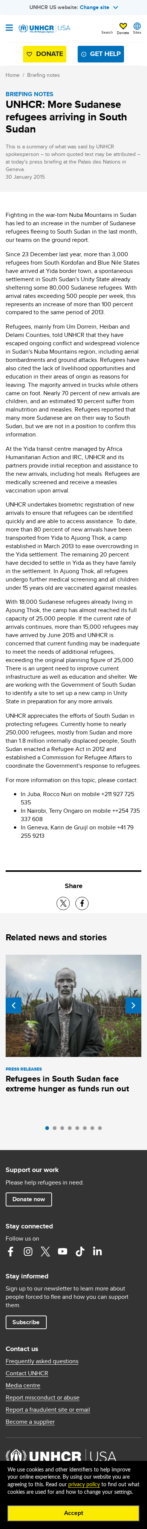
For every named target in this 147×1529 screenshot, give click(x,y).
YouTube (62, 1251)
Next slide (133, 1005)
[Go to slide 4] (71, 1130)
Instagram (28, 1251)
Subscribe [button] (26, 1322)
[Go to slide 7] (94, 1130)
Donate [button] (123, 32)
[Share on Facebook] (82, 903)
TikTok (80, 1251)
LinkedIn (97, 1251)
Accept (73, 1513)
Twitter (45, 1251)
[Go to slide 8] (102, 1130)
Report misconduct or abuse (43, 1397)
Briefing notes (43, 75)
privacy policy (84, 1484)
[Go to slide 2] (56, 1130)
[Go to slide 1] (49, 1130)
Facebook (10, 1251)
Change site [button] (94, 7)
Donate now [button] (28, 1199)
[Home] (44, 28)
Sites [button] (137, 32)
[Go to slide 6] (86, 1130)
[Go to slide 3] (64, 1130)
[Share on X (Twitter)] (63, 903)
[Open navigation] (9, 28)
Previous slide (13, 1005)
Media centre (23, 1385)
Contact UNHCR (27, 1373)
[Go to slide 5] (79, 1130)
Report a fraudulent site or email (48, 1410)
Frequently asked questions (42, 1361)
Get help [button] (105, 54)
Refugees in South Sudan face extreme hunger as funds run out (67, 1083)
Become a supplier (30, 1422)
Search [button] (107, 32)
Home (13, 75)
